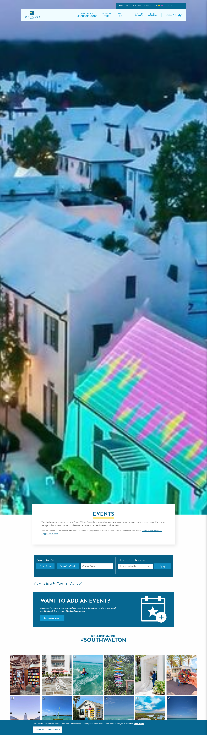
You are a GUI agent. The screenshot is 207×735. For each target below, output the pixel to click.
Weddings (147, 6)
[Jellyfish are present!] (162, 6)
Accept (38, 730)
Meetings (137, 6)
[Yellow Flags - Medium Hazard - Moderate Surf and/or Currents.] (159, 6)
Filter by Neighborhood (132, 560)
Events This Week (67, 566)
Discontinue (53, 730)
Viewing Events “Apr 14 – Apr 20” (57, 583)
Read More (139, 724)
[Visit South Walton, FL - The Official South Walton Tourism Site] (31, 15)
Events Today (45, 566)
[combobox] (135, 566)
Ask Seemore (171, 15)
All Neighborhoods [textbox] (127, 566)
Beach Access (124, 6)
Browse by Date (45, 560)
